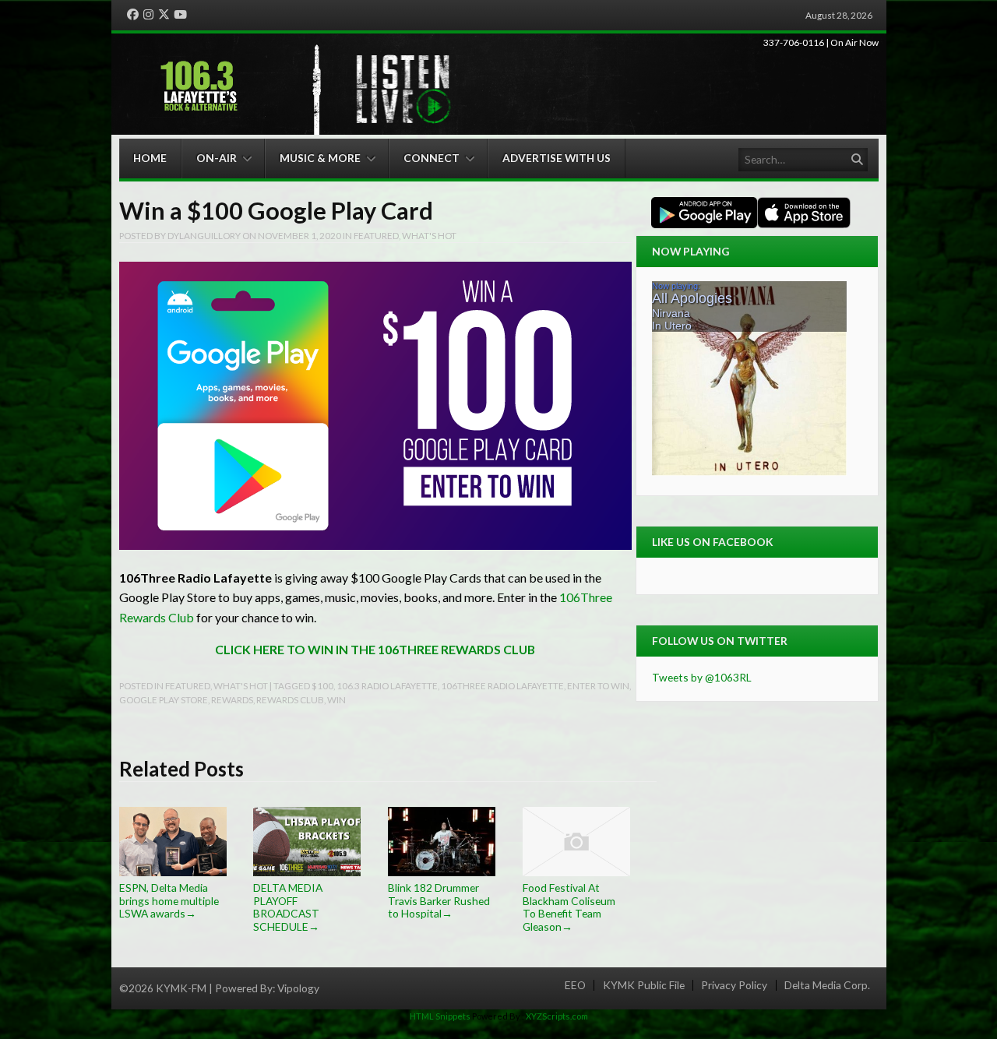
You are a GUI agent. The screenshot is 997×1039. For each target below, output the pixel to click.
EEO (575, 985)
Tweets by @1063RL (702, 677)
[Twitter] (164, 14)
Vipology (298, 988)
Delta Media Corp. (827, 985)
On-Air (216, 157)
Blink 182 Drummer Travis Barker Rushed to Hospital (439, 900)
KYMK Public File (644, 985)
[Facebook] (133, 14)
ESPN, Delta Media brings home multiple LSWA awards (169, 900)
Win (336, 699)
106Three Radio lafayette (502, 685)
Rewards (232, 699)
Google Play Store (163, 699)
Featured (376, 235)
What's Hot (429, 235)
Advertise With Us (556, 157)
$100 (322, 685)
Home (150, 157)
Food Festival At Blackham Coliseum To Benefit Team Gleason (569, 907)
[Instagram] (148, 14)
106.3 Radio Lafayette (387, 685)
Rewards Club (290, 699)
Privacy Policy (734, 985)
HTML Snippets (440, 1016)
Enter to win (598, 685)
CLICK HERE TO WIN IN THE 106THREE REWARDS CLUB (375, 649)
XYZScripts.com (557, 1016)
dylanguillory (204, 235)
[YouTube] (180, 14)
